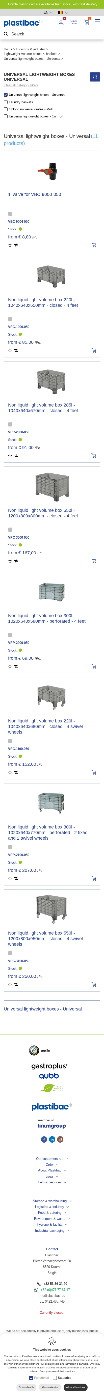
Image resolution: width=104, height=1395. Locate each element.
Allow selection (50, 1387)
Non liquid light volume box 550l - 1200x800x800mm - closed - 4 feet (43, 513)
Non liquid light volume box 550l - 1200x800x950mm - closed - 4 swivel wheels (45, 939)
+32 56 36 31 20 (55, 1284)
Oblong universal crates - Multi (31, 109)
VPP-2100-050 (18, 855)
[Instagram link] (60, 1139)
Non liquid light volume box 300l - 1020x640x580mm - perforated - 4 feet (47, 618)
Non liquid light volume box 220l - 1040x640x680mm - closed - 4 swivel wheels (45, 726)
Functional (41, 1378)
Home (8, 49)
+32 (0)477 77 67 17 (55, 1290)
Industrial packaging (49, 1230)
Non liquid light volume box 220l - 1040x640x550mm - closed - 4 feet (43, 302)
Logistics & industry (30, 49)
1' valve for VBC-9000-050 (34, 194)
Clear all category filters (21, 85)
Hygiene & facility (50, 1224)
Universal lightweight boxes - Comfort (36, 116)
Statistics (64, 1378)
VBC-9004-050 (18, 222)
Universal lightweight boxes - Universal (37, 95)
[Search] (6, 34)
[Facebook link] (45, 1139)
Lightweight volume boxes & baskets (31, 54)
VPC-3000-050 (18, 537)
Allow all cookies (75, 1387)
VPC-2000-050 (18, 432)
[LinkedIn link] (53, 1139)
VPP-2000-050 (18, 643)
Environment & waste (49, 1219)
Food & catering (49, 1213)
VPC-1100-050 (18, 749)
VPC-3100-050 (18, 961)
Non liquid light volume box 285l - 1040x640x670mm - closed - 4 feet (43, 407)
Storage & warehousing (50, 1201)
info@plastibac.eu (52, 1296)
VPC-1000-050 (18, 327)
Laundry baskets (21, 102)
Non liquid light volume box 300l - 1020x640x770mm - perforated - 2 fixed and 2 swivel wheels (48, 832)
